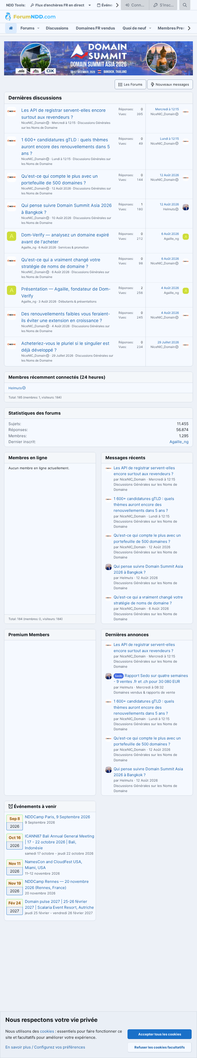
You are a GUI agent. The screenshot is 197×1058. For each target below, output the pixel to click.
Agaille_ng (28, 247)
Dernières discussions (35, 98)
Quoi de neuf (134, 28)
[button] (38, 28)
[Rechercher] (184, 5)
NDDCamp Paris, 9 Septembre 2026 (57, 816)
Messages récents (125, 457)
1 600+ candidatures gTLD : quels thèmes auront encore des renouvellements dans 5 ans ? (65, 146)
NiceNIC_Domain (33, 123)
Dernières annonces (127, 634)
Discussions (57, 28)
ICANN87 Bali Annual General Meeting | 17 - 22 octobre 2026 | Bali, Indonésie (59, 842)
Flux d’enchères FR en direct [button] (59, 5)
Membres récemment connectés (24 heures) (56, 377)
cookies (47, 1031)
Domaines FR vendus (95, 28)
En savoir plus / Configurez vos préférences (45, 1047)
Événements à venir (35, 806)
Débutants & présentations (77, 301)
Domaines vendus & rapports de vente (144, 692)
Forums (27, 28)
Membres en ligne (27, 457)
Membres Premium (175, 28)
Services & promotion (73, 247)
